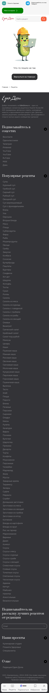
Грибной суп (9, 188)
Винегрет (7, 326)
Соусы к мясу (9, 551)
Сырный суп (8, 192)
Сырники (7, 414)
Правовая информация (20, 680)
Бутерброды (9, 262)
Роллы (6, 294)
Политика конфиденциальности (30, 677)
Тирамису (7, 484)
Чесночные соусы (11, 579)
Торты (6, 453)
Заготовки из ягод (11, 516)
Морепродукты (10, 241)
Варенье (7, 537)
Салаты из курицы (11, 305)
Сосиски (7, 259)
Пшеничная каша (11, 382)
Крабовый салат (10, 333)
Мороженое (8, 460)
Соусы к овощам (11, 562)
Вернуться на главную (24, 76)
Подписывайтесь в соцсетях (16, 129)
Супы (5, 181)
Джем (5, 541)
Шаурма (7, 280)
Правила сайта (11, 677)
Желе (5, 474)
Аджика (6, 583)
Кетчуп (6, 586)
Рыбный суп (8, 195)
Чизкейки (7, 467)
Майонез (7, 590)
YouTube (7, 151)
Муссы (6, 477)
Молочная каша (10, 368)
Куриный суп (9, 185)
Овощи (6, 245)
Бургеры (7, 269)
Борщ (5, 210)
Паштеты (7, 266)
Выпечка (7, 386)
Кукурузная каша (11, 372)
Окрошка (7, 217)
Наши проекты (13, 638)
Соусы (6, 548)
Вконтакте (7, 137)
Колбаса (7, 255)
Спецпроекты (9, 650)
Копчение (7, 519)
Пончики (7, 435)
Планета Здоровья (13, 3)
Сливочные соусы (11, 565)
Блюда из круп (10, 526)
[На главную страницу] (8, 19)
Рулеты (6, 424)
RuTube (6, 158)
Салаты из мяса (10, 301)
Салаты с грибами (11, 312)
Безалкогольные (11, 600)
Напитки (7, 593)
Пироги (6, 400)
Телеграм (7, 144)
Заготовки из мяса (12, 505)
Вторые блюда (10, 220)
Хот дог (6, 276)
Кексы (6, 421)
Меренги (7, 495)
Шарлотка (7, 442)
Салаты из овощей (12, 319)
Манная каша (9, 354)
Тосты (5, 287)
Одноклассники (10, 140)
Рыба (5, 238)
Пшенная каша (10, 350)
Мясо (5, 224)
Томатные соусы (11, 572)
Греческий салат (11, 329)
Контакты (34, 680)
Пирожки (7, 410)
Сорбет (6, 498)
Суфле (6, 491)
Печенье (7, 407)
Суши (5, 291)
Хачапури (7, 428)
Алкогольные (9, 597)
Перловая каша (10, 375)
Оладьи (6, 417)
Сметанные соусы (11, 576)
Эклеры (6, 488)
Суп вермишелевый (12, 202)
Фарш (5, 234)
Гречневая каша (10, 364)
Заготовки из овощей (13, 509)
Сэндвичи (7, 273)
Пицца (6, 396)
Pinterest (7, 147)
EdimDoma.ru (25, 105)
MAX (5, 161)
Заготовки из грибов (13, 512)
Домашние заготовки (13, 502)
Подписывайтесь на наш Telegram (38, 3)
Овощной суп (9, 199)
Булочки (7, 438)
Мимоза (7, 340)
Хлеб (5, 393)
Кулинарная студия (12, 643)
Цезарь (6, 343)
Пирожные (8, 463)
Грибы (6, 248)
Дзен (5, 165)
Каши (5, 347)
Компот (6, 544)
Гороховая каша (11, 379)
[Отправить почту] (44, 626)
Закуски (7, 252)
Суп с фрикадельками (13, 206)
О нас (6, 661)
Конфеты (7, 456)
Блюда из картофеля (13, 523)
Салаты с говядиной (12, 308)
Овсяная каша (9, 361)
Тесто (5, 389)
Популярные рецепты (18, 176)
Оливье (6, 322)
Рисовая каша (9, 357)
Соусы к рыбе (9, 558)
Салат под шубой (11, 336)
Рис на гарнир (10, 530)
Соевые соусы (10, 569)
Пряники (7, 445)
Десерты (7, 449)
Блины (6, 403)
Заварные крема (11, 481)
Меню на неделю (9, 10)
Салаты (6, 298)
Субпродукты (9, 231)
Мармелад (8, 470)
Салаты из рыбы (10, 315)
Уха (4, 213)
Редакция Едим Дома (13, 667)
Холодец (7, 283)
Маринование (9, 534)
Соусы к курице (10, 555)
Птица (6, 227)
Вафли (6, 431)
